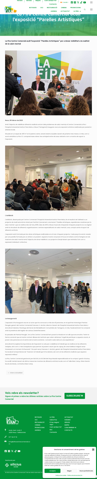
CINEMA (37, 425)
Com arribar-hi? (56, 427)
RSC (51, 430)
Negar (69, 471)
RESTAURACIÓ (39, 422)
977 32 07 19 (13, 437)
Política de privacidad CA (74, 475)
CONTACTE (68, 430)
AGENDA (38, 430)
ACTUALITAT (69, 417)
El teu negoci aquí (54, 423)
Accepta (52, 471)
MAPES (67, 425)
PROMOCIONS (40, 428)
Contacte (53, 432)
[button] (93, 450)
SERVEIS (67, 422)
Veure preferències (86, 471)
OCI (36, 420)
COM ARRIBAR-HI (70, 428)
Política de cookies (61, 475)
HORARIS (67, 420)
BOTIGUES (38, 417)
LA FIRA (52, 417)
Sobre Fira (53, 420)
